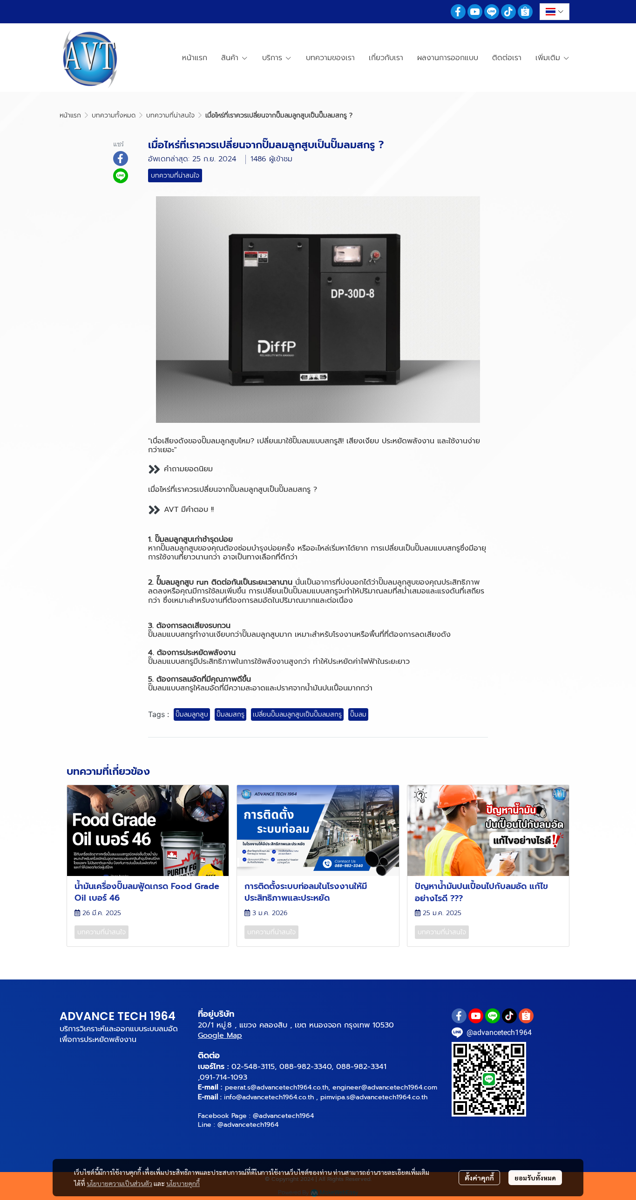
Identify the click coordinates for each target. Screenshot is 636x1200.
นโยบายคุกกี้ (183, 1183)
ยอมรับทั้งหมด (535, 1177)
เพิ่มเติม (549, 57)
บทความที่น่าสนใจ (170, 115)
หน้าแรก (70, 115)
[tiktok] (508, 11)
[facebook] (458, 11)
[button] (554, 11)
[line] (491, 11)
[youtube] (474, 11)
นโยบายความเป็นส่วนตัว (119, 1183)
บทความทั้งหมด (113, 115)
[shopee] (525, 11)
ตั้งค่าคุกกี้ (479, 1177)
